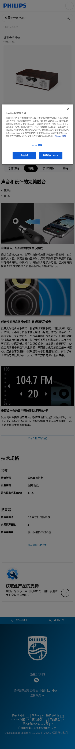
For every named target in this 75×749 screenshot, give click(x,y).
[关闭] (68, 108)
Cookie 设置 (36, 145)
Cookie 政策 (60, 136)
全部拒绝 (24, 155)
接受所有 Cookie (50, 155)
